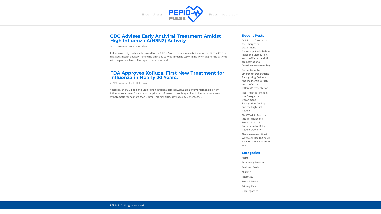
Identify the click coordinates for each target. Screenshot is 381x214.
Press (213, 15)
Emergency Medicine (253, 162)
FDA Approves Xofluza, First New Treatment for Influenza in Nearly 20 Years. (167, 75)
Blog (145, 15)
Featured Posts (250, 167)
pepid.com (230, 15)
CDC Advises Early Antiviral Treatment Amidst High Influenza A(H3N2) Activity (165, 38)
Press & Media (250, 181)
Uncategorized (250, 191)
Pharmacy (247, 176)
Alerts (158, 15)
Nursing (246, 172)
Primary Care (249, 186)
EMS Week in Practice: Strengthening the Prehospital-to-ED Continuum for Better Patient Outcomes (254, 122)
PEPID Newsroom (120, 46)
